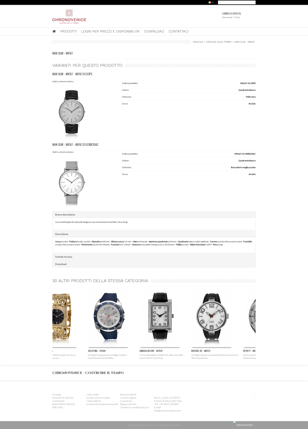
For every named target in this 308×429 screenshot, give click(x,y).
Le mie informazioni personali (102, 404)
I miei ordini (92, 394)
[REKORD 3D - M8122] (176, 317)
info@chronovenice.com (167, 410)
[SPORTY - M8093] (227, 317)
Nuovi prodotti (128, 394)
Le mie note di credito (98, 397)
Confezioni (58, 400)
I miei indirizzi (93, 400)
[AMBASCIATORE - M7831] (124, 317)
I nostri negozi (128, 397)
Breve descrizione (65, 214)
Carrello (231, 13)
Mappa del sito (128, 404)
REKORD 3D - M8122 (165, 351)
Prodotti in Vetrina (62, 397)
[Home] (56, 32)
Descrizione (61, 233)
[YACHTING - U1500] (72, 317)
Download (60, 264)
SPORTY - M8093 (215, 351)
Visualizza (73, 341)
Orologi (198, 42)
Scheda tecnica (63, 256)
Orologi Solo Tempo (219, 42)
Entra (237, 17)
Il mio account (99, 385)
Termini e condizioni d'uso (134, 407)
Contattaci (126, 400)
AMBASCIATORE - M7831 (115, 351)
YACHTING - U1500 (61, 351)
